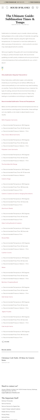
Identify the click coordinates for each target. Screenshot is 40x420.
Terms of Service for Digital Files (11, 406)
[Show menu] (3, 7)
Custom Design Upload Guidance (11, 409)
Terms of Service (6, 403)
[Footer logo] (10, 381)
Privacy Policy (5, 414)
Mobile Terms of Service (8, 411)
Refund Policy (5, 417)
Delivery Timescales (7, 401)
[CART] (37, 7)
